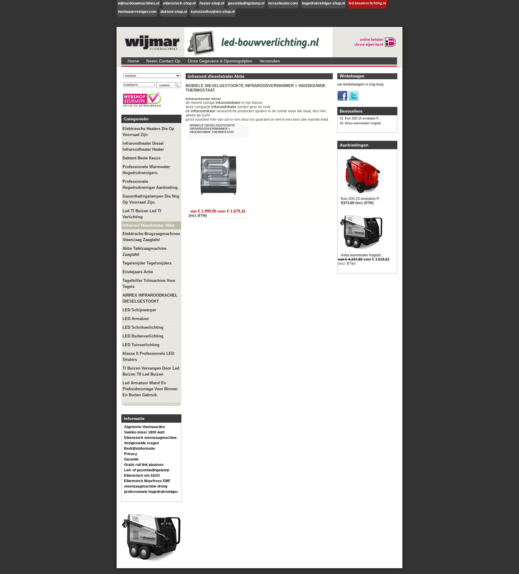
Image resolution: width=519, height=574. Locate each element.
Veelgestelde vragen (141, 443)
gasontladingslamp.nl (246, 3)
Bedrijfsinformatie (139, 448)
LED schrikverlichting (143, 327)
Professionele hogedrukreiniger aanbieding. (151, 184)
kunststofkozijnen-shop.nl (213, 12)
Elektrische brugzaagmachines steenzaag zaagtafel (151, 236)
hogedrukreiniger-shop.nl (323, 3)
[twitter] (353, 100)
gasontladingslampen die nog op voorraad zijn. (151, 199)
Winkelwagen (352, 76)
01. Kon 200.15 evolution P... (360, 118)
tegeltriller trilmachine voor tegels (149, 283)
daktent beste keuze (141, 158)
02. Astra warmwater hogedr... (361, 123)
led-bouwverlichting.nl (367, 3)
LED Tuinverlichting (141, 345)
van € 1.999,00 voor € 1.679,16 (217, 211)
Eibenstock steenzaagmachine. (151, 438)
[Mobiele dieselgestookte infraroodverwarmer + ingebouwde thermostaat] (219, 204)
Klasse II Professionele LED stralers (148, 356)
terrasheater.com (283, 3)
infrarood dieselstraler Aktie (149, 225)
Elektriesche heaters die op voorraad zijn (148, 131)
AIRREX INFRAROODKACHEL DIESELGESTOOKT (150, 298)
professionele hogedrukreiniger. (151, 492)
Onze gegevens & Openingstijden (220, 61)
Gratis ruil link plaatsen (143, 465)
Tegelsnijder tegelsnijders (147, 263)
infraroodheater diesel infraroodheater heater (143, 146)
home (133, 61)
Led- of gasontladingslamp (146, 470)
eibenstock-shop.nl (179, 3)
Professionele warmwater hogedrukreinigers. (146, 170)
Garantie (131, 459)
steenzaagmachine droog (145, 486)
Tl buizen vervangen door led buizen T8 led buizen (151, 371)
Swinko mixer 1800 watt (144, 432)
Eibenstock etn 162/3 (142, 475)
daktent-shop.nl (173, 12)
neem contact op (163, 61)
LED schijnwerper (139, 310)
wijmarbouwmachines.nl (138, 3)
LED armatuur (136, 318)
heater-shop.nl (211, 3)
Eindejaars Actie (138, 272)
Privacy (130, 454)
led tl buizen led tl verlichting (142, 214)
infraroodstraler (228, 103)
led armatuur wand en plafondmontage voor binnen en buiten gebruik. (150, 389)
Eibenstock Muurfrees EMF (147, 481)
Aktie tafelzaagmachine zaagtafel (144, 251)
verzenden (270, 61)
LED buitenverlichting (143, 336)
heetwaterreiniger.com (137, 12)
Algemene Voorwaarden (144, 427)
